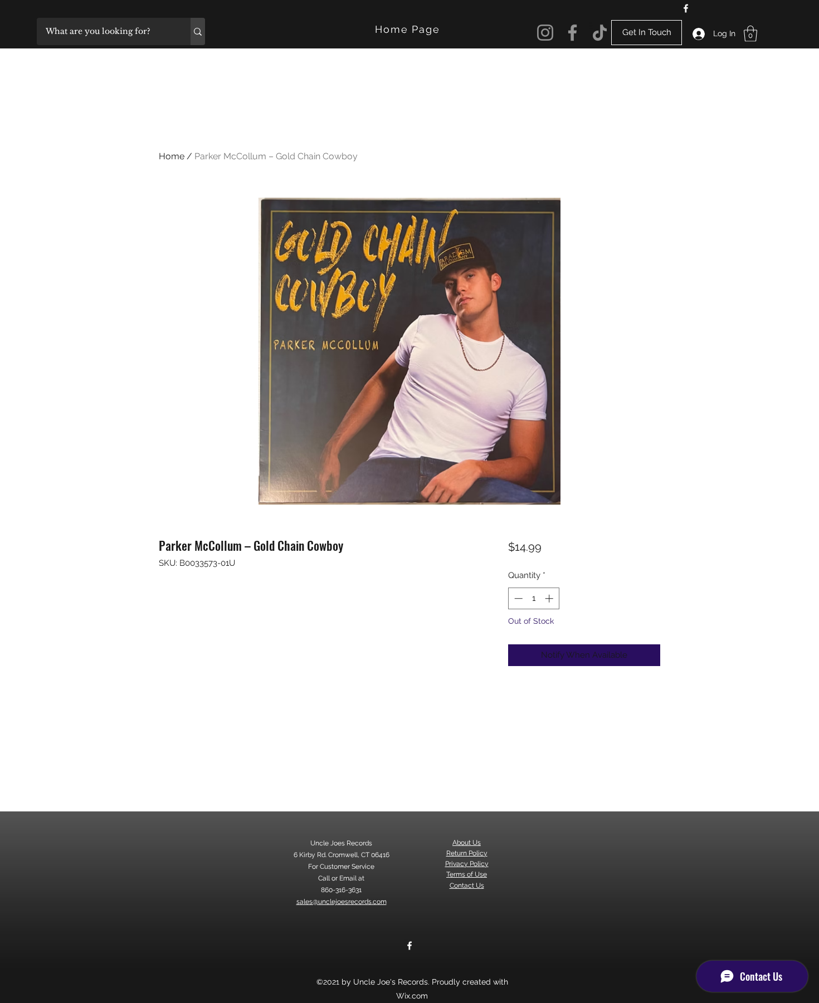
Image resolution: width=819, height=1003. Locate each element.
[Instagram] (545, 32)
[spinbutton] (533, 598)
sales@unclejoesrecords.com (341, 902)
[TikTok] (600, 32)
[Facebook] (685, 8)
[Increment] (550, 598)
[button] (750, 34)
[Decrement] (517, 598)
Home (171, 156)
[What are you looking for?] (198, 31)
